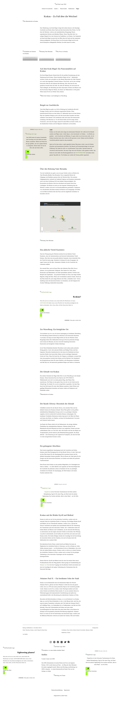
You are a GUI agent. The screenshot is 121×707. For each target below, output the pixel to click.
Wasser (68, 632)
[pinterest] (54, 642)
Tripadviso (89, 658)
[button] (36, 154)
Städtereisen (64, 632)
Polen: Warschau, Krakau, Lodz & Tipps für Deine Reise (35, 630)
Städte (91, 630)
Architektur (64, 630)
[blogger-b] (68, 642)
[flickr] (61, 642)
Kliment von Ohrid (45, 564)
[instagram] (50, 642)
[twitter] (65, 642)
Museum (88, 630)
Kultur (74, 630)
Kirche (71, 630)
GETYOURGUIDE (80, 152)
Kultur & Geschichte (80, 630)
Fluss (68, 630)
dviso (48, 491)
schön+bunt (64, 695)
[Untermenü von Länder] (58, 8)
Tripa (45, 491)
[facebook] (58, 642)
